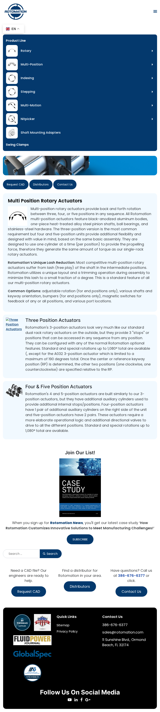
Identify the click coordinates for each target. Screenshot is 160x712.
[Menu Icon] (155, 11)
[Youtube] (71, 700)
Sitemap (63, 625)
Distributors (41, 184)
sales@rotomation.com (122, 632)
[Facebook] (82, 700)
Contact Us (65, 184)
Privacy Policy (67, 631)
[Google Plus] (88, 700)
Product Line (16, 40)
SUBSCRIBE (80, 539)
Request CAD (16, 184)
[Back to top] (146, 698)
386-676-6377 (131, 575)
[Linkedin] (77, 700)
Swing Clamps (17, 144)
